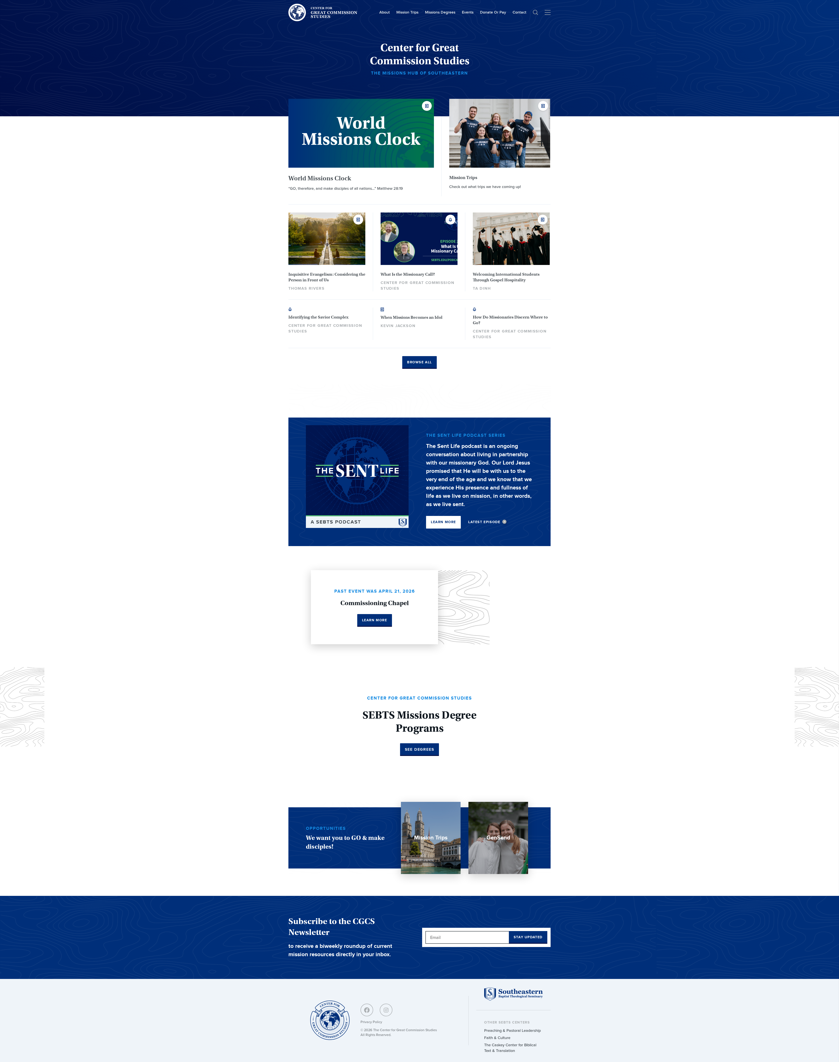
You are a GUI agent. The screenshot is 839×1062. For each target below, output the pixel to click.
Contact (519, 12)
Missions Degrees (440, 12)
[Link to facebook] (367, 1010)
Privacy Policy (371, 1021)
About (384, 12)
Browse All (419, 362)
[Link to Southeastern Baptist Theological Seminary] (513, 999)
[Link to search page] (535, 12)
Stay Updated (528, 937)
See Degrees (419, 749)
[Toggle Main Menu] (548, 12)
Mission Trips (407, 12)
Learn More (443, 522)
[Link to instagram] (386, 1010)
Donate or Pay (493, 12)
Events (467, 12)
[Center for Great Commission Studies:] (330, 1021)
